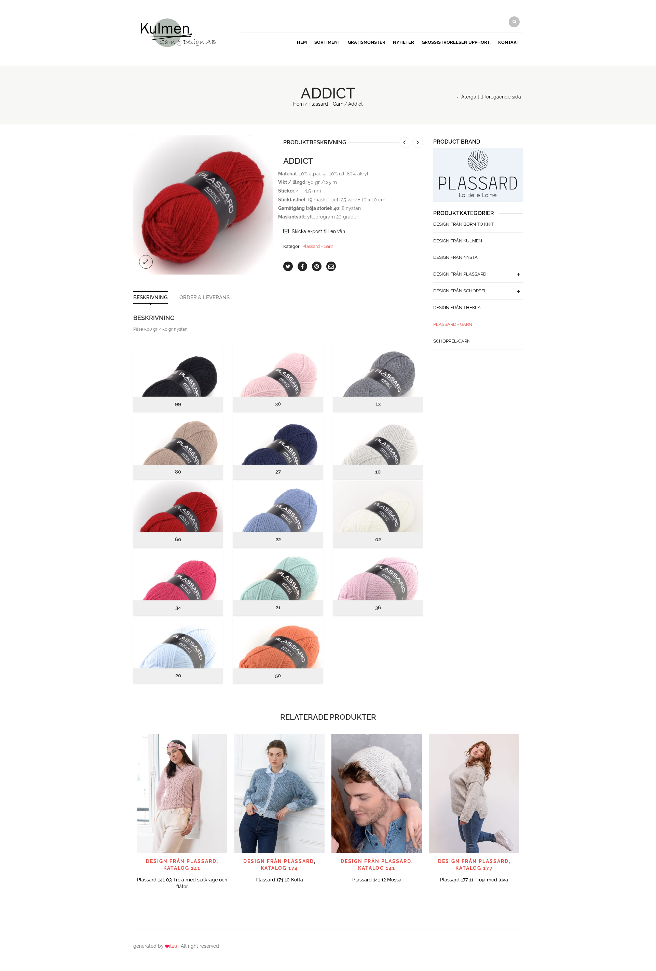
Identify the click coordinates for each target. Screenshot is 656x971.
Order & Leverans (204, 297)
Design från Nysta (455, 257)
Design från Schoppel (460, 290)
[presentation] (132, 798)
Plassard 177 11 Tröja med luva (474, 879)
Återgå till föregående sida (491, 96)
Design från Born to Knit (463, 224)
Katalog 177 (474, 868)
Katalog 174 (279, 868)
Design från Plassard (459, 274)
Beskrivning (150, 297)
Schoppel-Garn (451, 341)
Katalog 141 (182, 868)
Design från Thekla (457, 307)
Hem (302, 42)
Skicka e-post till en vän (318, 231)
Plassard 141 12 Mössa (376, 879)
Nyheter (403, 42)
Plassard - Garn (326, 104)
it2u (173, 946)
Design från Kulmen (457, 240)
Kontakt (508, 42)
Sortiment (327, 42)
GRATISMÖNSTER (366, 42)
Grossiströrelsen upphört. (456, 42)
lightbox (146, 262)
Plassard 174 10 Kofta (279, 879)
